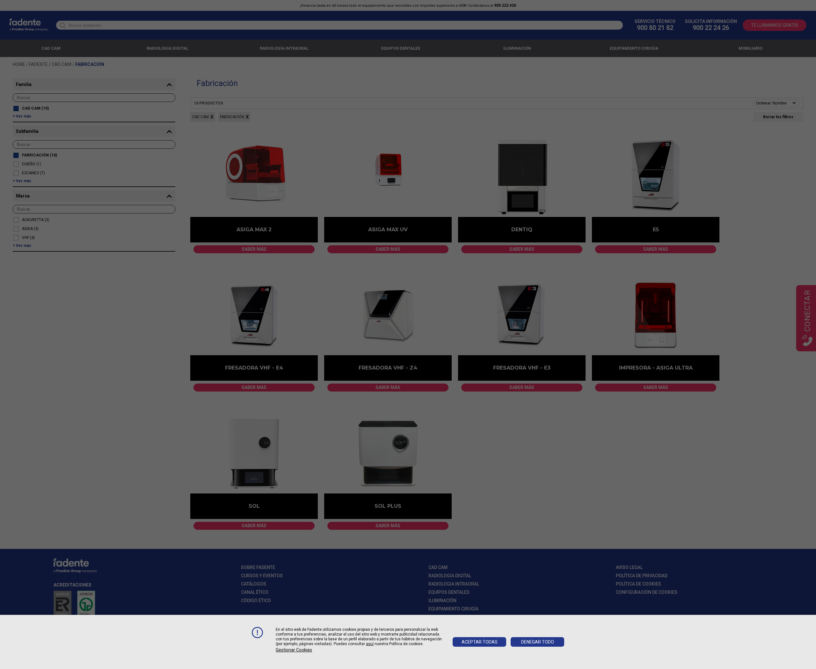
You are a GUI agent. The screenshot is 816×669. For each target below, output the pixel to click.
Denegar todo (537, 641)
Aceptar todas (480, 641)
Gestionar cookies (294, 649)
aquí (370, 644)
